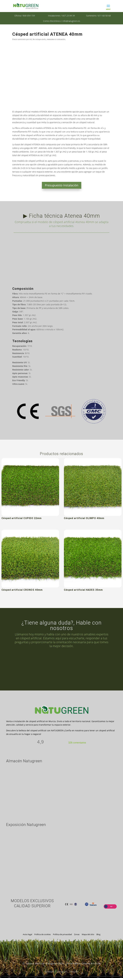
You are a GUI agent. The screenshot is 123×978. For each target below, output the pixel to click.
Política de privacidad (62, 934)
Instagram (62, 971)
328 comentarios (77, 742)
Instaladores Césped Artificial (84, 963)
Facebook (49, 971)
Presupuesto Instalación (61, 185)
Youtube (74, 971)
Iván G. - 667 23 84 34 (64, 660)
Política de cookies (42, 934)
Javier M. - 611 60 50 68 (65, 673)
